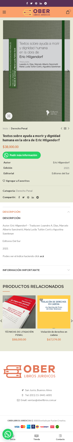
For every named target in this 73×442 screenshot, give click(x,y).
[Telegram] (45, 3)
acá (42, 256)
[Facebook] (27, 3)
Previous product (61, 128)
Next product (68, 128)
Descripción (11, 211)
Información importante (21, 270)
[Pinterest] (36, 3)
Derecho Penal (19, 128)
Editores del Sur (60, 173)
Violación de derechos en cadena (54, 333)
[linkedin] (40, 3)
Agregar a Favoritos (18, 181)
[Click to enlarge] (8, 116)
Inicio (5, 128)
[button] (7, 434)
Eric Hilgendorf (61, 162)
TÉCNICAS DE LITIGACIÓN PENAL (19, 333)
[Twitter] (31, 3)
